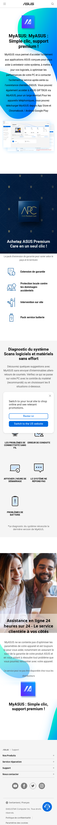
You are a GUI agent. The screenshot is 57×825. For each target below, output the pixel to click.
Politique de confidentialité (18, 818)
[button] (4, 3)
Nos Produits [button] (9, 756)
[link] (28, 4)
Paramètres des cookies (17, 823)
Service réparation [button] (12, 762)
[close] (50, 395)
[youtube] (15, 786)
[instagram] (42, 786)
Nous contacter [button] (11, 774)
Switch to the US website (28, 423)
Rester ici (28, 416)
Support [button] (7, 768)
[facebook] (24, 786)
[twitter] (33, 786)
